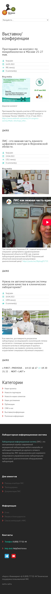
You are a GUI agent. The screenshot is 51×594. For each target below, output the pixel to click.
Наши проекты (10, 388)
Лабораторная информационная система (19, 442)
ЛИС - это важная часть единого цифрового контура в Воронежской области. (25, 143)
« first (6, 367)
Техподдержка (11, 487)
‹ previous (16, 367)
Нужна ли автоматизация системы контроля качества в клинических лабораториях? (24, 284)
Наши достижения (12, 400)
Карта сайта (7, 584)
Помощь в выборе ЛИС (14, 483)
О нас (7, 512)
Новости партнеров (13, 392)
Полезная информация (14, 416)
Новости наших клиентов (15, 396)
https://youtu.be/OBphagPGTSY (35, 261)
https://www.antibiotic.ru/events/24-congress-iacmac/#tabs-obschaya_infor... (20, 119)
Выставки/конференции (14, 412)
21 (3, 371)
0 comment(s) (11, 71)
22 (7, 371)
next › (14, 371)
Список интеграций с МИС (15, 520)
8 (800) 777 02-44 (30, 576)
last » (21, 371)
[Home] (8, 5)
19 (42, 367)
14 (26, 367)
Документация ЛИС (13, 491)
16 (33, 367)
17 (36, 367)
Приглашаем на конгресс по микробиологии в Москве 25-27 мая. (22, 51)
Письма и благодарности (15, 516)
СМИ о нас (9, 408)
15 (29, 367)
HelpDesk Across (20, 548)
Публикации (10, 404)
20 (46, 367)
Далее (5, 130)
